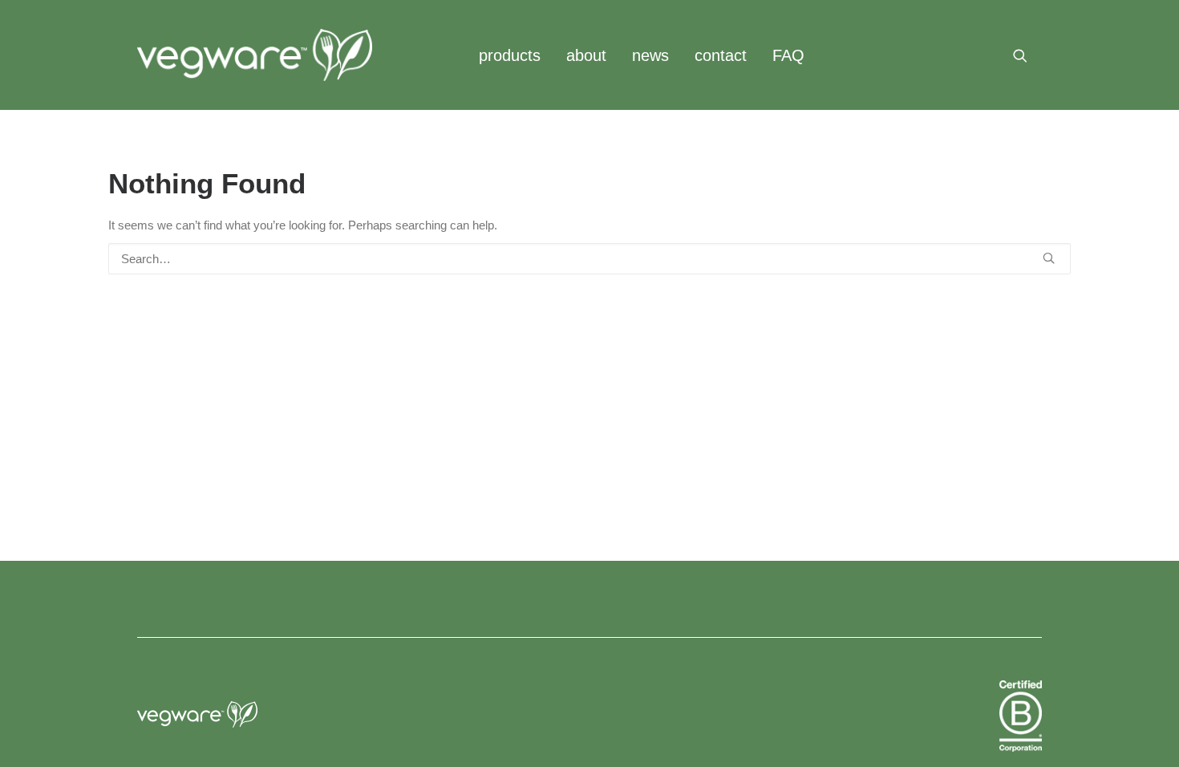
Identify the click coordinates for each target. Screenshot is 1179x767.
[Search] (589, 258)
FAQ (788, 55)
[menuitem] (510, 55)
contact (721, 55)
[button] (1027, 55)
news (650, 55)
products (510, 55)
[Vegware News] (254, 55)
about (586, 55)
